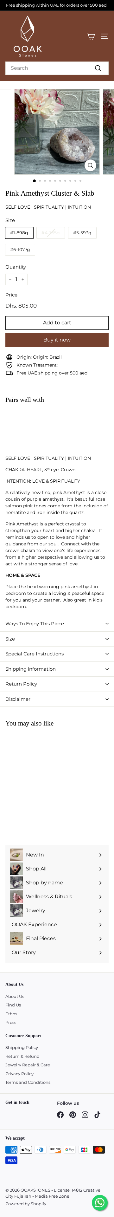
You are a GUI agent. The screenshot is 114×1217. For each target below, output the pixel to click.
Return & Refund (22, 1056)
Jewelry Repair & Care (27, 1064)
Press (10, 1022)
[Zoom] (90, 165)
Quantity (15, 267)
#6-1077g (20, 249)
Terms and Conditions (27, 1082)
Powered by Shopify (25, 1203)
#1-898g (19, 233)
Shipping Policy (21, 1047)
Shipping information (30, 669)
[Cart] (90, 36)
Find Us (13, 1004)
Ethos (11, 1013)
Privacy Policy (19, 1073)
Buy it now (57, 340)
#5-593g (82, 233)
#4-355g (50, 233)
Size (10, 639)
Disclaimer (17, 699)
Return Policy (21, 684)
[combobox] (57, 68)
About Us (14, 996)
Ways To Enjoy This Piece (34, 624)
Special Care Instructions (34, 654)
